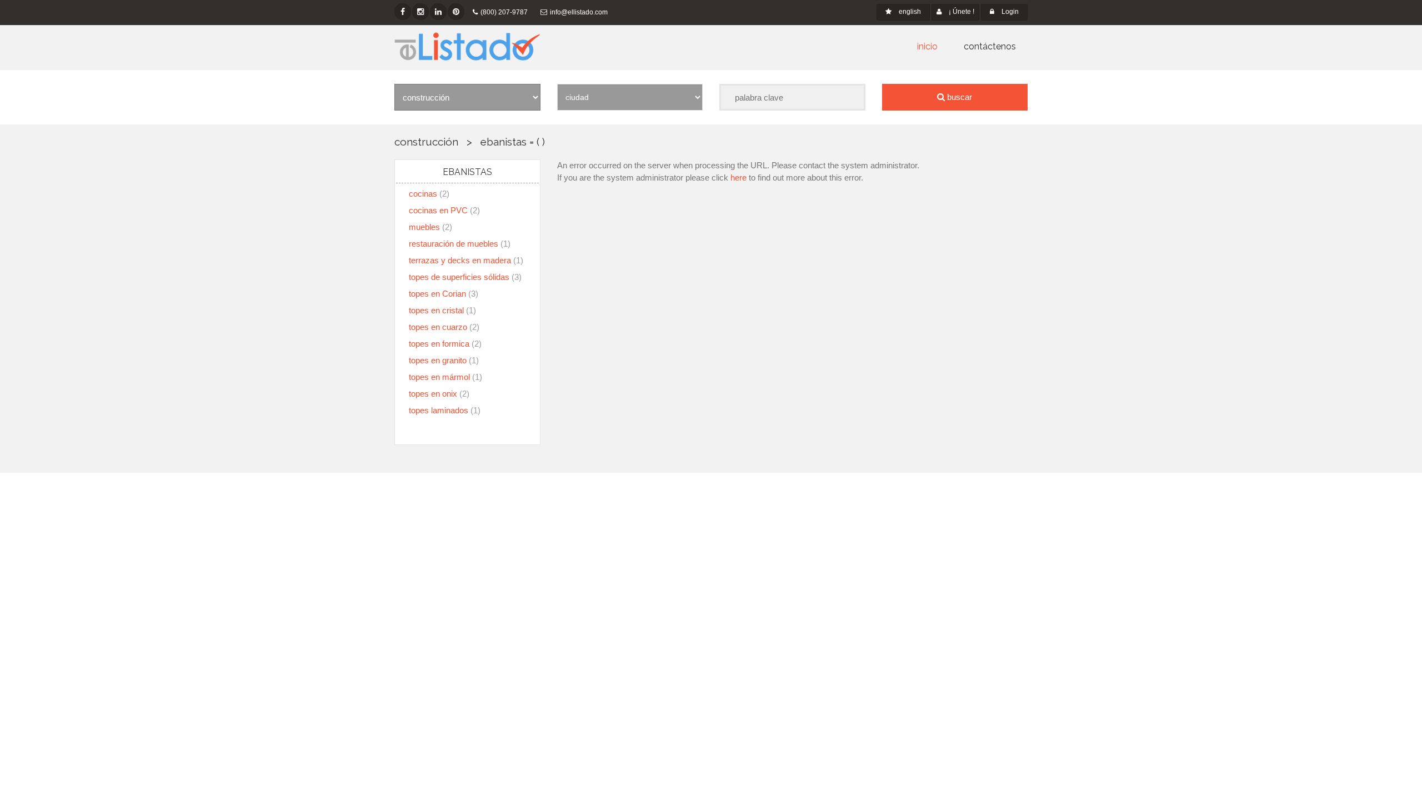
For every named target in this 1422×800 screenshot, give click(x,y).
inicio (927, 46)
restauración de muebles (459, 243)
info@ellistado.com (579, 12)
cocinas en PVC (444, 210)
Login (1009, 12)
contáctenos (990, 46)
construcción (426, 142)
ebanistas (503, 142)
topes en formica (445, 343)
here (738, 177)
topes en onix (439, 393)
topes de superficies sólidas (465, 277)
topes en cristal (442, 310)
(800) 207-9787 (504, 12)
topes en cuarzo (444, 327)
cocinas (429, 193)
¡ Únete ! (960, 12)
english (909, 12)
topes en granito (444, 360)
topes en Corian (443, 293)
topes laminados (444, 410)
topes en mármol (445, 377)
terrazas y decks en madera (466, 260)
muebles (430, 227)
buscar (958, 97)
